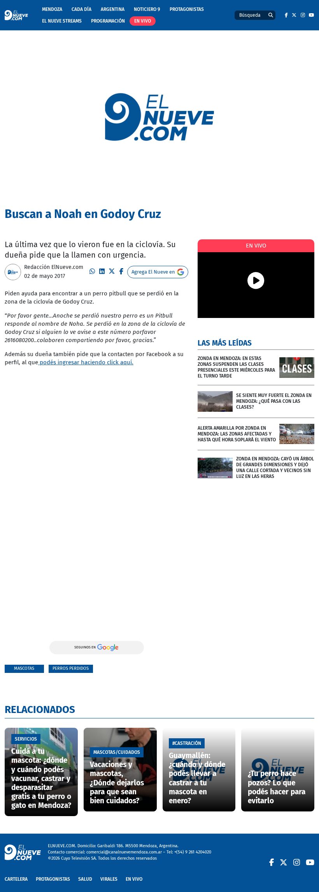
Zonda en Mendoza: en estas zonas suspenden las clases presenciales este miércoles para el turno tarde (236, 367)
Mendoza (52, 9)
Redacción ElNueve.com (53, 267)
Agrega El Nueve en (153, 272)
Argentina (112, 9)
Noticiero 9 (147, 9)
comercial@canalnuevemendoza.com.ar (124, 852)
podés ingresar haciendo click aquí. (85, 362)
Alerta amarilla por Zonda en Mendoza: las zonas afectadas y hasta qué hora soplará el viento (237, 433)
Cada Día (81, 9)
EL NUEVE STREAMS (62, 21)
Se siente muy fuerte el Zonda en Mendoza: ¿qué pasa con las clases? (274, 401)
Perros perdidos (71, 668)
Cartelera (16, 879)
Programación (108, 21)
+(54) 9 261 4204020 (192, 852)
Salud (85, 879)
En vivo (142, 21)
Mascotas (24, 668)
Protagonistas (187, 9)
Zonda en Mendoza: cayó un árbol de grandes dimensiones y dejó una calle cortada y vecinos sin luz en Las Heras (275, 467)
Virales (108, 879)
